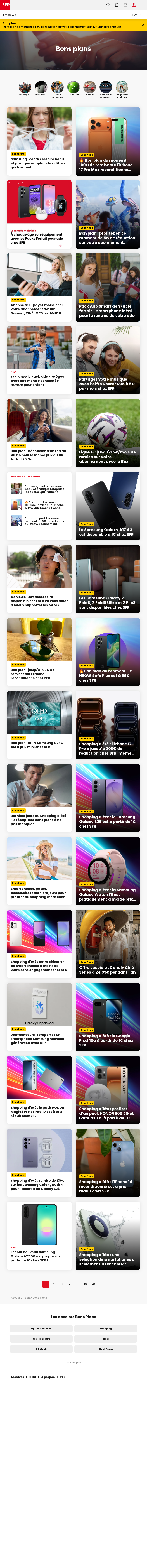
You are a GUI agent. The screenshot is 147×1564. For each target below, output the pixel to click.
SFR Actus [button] (9, 14)
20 (93, 1284)
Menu (142, 5)
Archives (17, 1377)
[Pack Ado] (39, 214)
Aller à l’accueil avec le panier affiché (117, 5)
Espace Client (134, 5)
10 (85, 1284)
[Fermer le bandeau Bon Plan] (143, 25)
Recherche (108, 5)
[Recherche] (108, 5)
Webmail (125, 5)
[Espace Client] (134, 5)
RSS (62, 1377)
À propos (48, 1377)
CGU (32, 1377)
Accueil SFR (5, 5)
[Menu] (142, 5)
